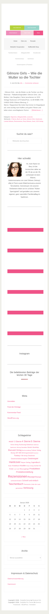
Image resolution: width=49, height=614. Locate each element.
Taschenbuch (16, 484)
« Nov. (23, 537)
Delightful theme (25, 600)
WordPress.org (13, 418)
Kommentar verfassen (32, 83)
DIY (17, 453)
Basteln (30, 447)
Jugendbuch (35, 462)
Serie (33, 121)
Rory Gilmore (27, 121)
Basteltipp (36, 447)
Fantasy (17, 455)
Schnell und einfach (30, 481)
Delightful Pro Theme (26, 602)
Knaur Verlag (30, 465)
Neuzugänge (24, 469)
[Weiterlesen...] (37, 110)
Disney (13, 453)
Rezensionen (18, 121)
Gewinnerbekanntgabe (19, 459)
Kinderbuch (16, 466)
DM (20, 453)
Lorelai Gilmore (8, 121)
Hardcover (39, 119)
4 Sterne (26, 441)
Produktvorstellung (24, 472)
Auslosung (22, 444)
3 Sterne (13, 119)
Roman (38, 477)
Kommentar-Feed (14, 412)
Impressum (12, 584)
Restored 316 (36, 600)
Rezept (31, 477)
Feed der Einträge (14, 407)
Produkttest (34, 468)
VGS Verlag (39, 121)
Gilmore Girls (31, 119)
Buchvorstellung (26, 450)
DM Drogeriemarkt (27, 453)
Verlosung (28, 488)
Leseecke (30, 117)
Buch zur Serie (21, 119)
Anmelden (11, 401)
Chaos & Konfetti (24, 15)
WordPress (24, 604)
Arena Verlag (14, 444)
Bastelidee (24, 447)
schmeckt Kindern (16, 480)
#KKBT (11, 441)
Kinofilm (23, 466)
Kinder (10, 465)
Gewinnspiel (33, 458)
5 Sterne (35, 441)
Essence (35, 453)
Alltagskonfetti (21, 117)
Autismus (29, 444)
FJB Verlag (24, 455)
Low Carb (16, 469)
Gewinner (31, 455)
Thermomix (27, 484)
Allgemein (13, 117)
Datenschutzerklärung (15, 579)
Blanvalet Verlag (15, 450)
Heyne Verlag (26, 462)
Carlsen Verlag (36, 450)
